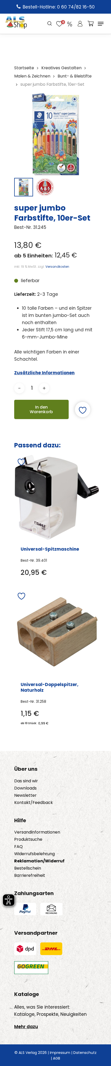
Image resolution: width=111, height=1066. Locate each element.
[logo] (16, 23)
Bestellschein (27, 868)
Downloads (25, 788)
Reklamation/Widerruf (39, 861)
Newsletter (25, 795)
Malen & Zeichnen (32, 76)
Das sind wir (26, 781)
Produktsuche (28, 839)
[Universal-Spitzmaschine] (57, 497)
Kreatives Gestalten (61, 68)
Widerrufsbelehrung (34, 853)
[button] (101, 23)
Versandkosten (57, 266)
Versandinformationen (37, 832)
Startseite (24, 68)
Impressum (60, 1052)
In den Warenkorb (41, 409)
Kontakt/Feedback (33, 802)
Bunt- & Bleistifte (75, 76)
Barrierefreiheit (29, 875)
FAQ (18, 846)
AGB (56, 1058)
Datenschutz (85, 1052)
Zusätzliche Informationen (44, 373)
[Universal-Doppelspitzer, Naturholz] (57, 632)
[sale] (70, 23)
